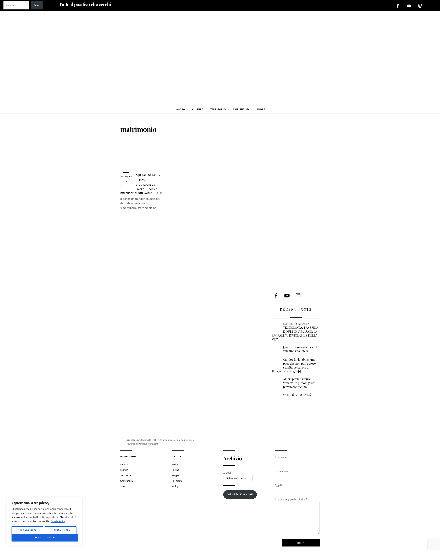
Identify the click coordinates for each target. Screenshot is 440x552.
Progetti (176, 475)
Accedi (433, 5)
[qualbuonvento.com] (221, 97)
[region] (44, 521)
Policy (175, 486)
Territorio (218, 109)
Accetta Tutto (45, 537)
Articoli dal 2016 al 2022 (240, 494)
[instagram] (420, 5)
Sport (261, 109)
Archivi (227, 472)
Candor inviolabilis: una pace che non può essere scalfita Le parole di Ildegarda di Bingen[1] (294, 365)
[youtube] (408, 5)
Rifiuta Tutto (60, 530)
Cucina (175, 470)
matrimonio (145, 193)
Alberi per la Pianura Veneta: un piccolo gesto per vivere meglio (299, 382)
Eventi (175, 464)
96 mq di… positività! (297, 394)
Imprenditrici (128, 193)
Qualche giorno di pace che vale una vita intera (301, 349)
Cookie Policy (58, 521)
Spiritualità (241, 109)
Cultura (198, 109)
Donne (153, 189)
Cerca (37, 5)
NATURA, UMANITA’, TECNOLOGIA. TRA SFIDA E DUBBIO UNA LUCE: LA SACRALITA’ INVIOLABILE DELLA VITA (295, 331)
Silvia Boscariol (145, 185)
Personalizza (27, 530)
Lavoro (180, 109)
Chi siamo (177, 481)
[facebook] (397, 5)
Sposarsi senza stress (149, 177)
